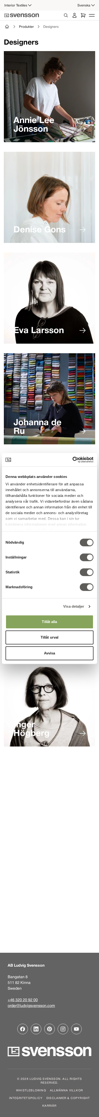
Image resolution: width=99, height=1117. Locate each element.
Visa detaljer (73, 606)
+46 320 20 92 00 (23, 1000)
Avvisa (49, 653)
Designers (51, 26)
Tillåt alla (49, 622)
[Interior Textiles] (7, 26)
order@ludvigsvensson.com (31, 1005)
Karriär (49, 1105)
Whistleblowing (31, 1090)
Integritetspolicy (26, 1097)
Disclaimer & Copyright (68, 1097)
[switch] (86, 557)
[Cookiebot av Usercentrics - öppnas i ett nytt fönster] (72, 460)
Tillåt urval (49, 637)
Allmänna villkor (66, 1090)
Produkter (26, 26)
